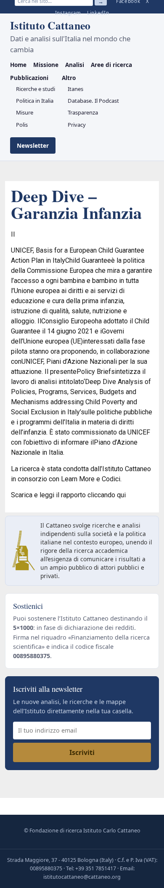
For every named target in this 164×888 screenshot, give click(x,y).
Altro (69, 78)
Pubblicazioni (29, 78)
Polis (22, 124)
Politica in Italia (34, 100)
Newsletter (33, 145)
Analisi (74, 65)
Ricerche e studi (35, 89)
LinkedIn (98, 13)
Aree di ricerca (111, 65)
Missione (45, 65)
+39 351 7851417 (95, 868)
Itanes (75, 89)
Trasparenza (83, 112)
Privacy (77, 124)
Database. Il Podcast (93, 100)
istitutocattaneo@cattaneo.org (82, 876)
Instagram (68, 13)
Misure (24, 112)
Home (18, 65)
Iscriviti (82, 752)
